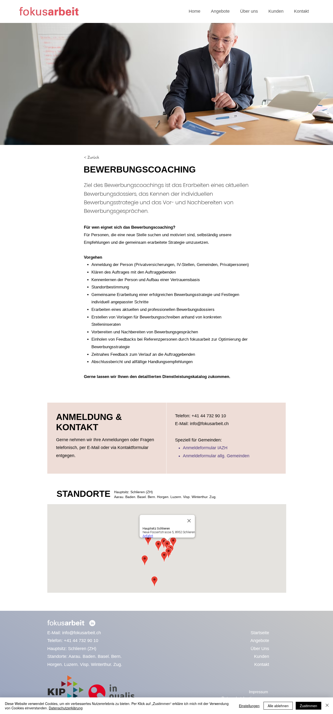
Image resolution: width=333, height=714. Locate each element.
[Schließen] (327, 705)
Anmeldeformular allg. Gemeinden (216, 455)
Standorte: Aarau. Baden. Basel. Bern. (84, 656)
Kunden (261, 656)
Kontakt (261, 664)
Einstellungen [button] (249, 705)
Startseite (260, 632)
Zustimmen (308, 705)
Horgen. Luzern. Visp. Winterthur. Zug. (84, 664)
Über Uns (260, 648)
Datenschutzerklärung (66, 707)
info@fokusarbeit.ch (81, 632)
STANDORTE (83, 494)
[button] (220, 11)
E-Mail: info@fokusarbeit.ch (202, 423)
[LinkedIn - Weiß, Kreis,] (92, 623)
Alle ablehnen (278, 705)
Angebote (259, 640)
